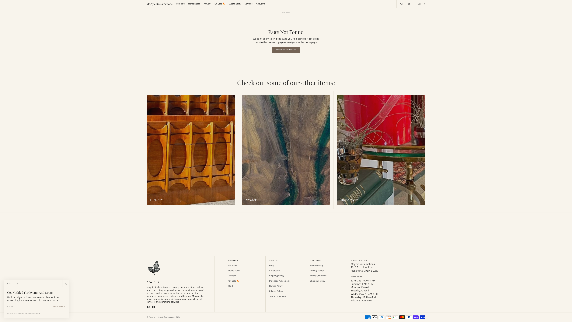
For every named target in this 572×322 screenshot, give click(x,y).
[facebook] (148, 307)
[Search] (401, 4)
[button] (409, 4)
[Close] (66, 283)
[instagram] (153, 307)
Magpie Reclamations (166, 317)
